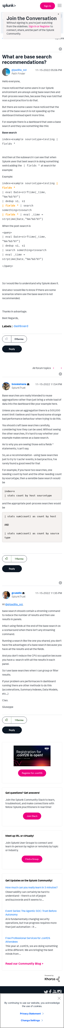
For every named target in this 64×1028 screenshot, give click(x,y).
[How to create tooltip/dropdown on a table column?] (54, 368)
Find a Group (32, 859)
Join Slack (32, 816)
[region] (32, 1010)
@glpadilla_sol (14, 604)
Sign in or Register (39, 26)
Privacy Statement (30, 1013)
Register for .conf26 (32, 773)
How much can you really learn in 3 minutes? (31, 887)
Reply (12, 348)
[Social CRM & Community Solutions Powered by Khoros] (52, 978)
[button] (60, 49)
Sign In (47, 5)
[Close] (59, 998)
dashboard (21, 325)
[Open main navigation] (60, 5)
